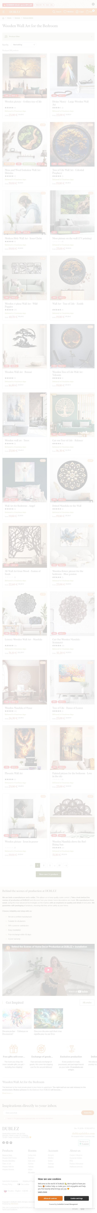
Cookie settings (77, 1198)
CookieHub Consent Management (67, 1204)
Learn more (42, 1192)
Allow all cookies (50, 1198)
